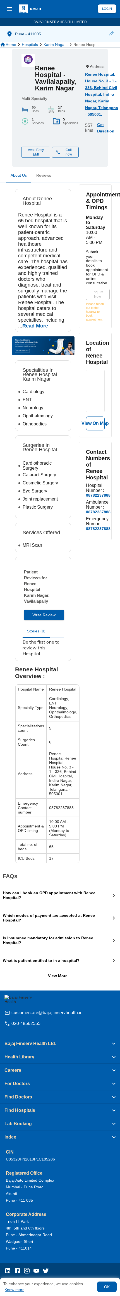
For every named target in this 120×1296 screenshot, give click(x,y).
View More (58, 976)
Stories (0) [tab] (36, 631)
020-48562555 (25, 1023)
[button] (111, 34)
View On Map (95, 423)
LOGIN (107, 8)
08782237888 (98, 495)
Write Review (44, 615)
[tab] (18, 176)
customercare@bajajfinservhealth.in (47, 1012)
